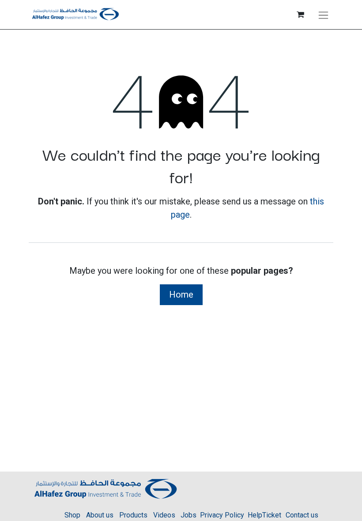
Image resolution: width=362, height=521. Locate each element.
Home (181, 294)
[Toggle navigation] (323, 14)
